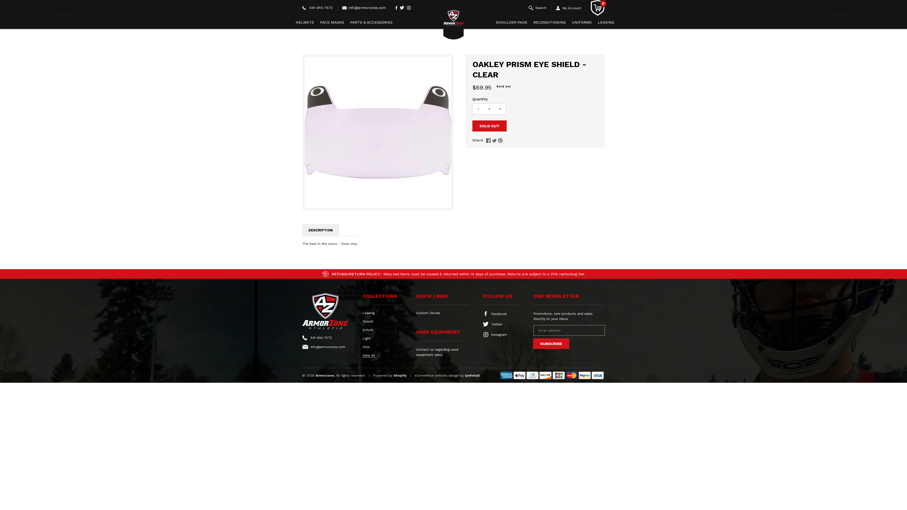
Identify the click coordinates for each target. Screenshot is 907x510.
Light (367, 338)
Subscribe (551, 343)
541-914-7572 (321, 8)
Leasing (369, 313)
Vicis (366, 347)
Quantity (480, 99)
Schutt (368, 330)
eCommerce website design (437, 375)
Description (320, 230)
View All (369, 355)
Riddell (368, 321)
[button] (540, 8)
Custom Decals (428, 313)
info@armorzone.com (367, 8)
